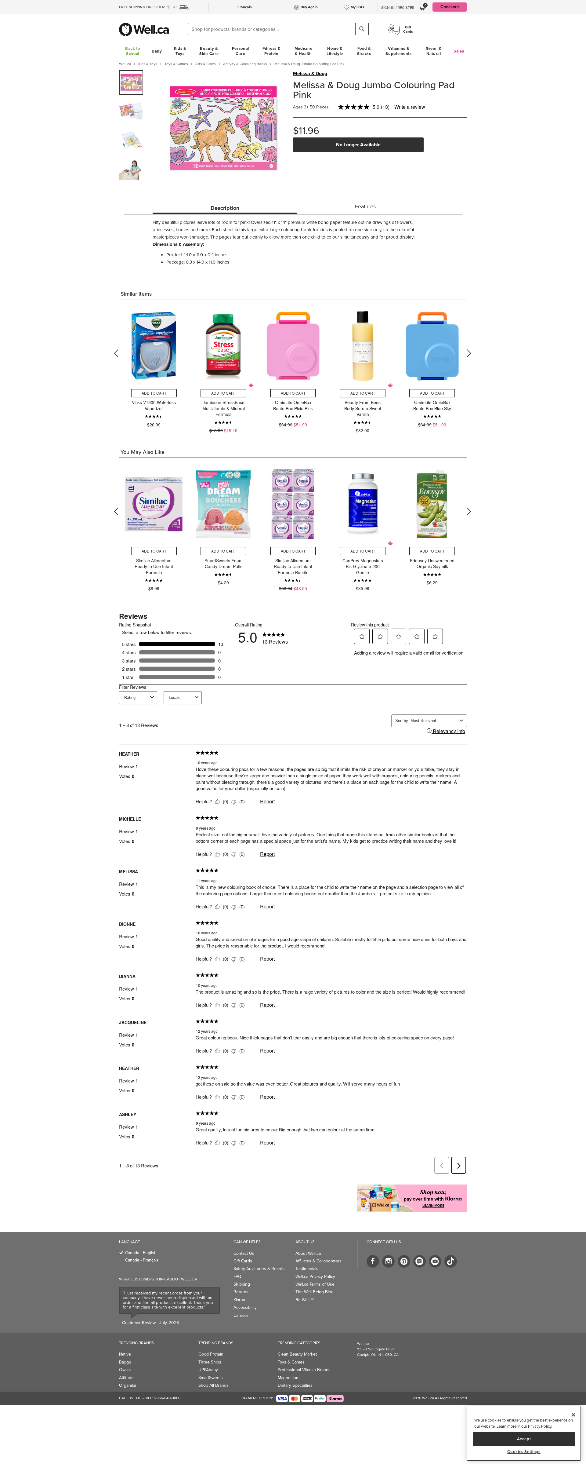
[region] (524, 1433)
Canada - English (141, 1253)
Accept (524, 1439)
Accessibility (245, 1307)
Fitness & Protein (271, 51)
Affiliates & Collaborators (318, 1261)
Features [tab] (365, 206)
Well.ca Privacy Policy (315, 1276)
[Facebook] (373, 1261)
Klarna (239, 1300)
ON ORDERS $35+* (148, 7)
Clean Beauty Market (297, 1354)
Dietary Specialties (295, 1385)
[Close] (573, 1415)
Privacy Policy (539, 1426)
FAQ (237, 1276)
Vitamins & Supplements (398, 51)
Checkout (449, 7)
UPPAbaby (208, 1370)
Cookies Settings (524, 1452)
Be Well (304, 1300)
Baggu (125, 1362)
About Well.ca (308, 1253)
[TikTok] (450, 1261)
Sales (459, 51)
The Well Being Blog (314, 1292)
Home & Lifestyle (335, 51)
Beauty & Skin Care (209, 51)
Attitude (126, 1378)
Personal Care (240, 51)
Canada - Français (142, 1260)
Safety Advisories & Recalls (259, 1268)
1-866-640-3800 (167, 1398)
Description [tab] (225, 208)
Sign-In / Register (397, 7)
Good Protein (210, 1354)
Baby (157, 51)
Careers (240, 1315)
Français (244, 7)
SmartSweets (210, 1378)
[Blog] (419, 1261)
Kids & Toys (180, 51)
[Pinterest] (404, 1261)
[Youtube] (435, 1261)
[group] (131, 82)
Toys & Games (291, 1362)
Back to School (132, 51)
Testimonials (306, 1268)
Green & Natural (434, 51)
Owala (125, 1370)
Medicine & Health (304, 51)
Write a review (409, 106)
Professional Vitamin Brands (304, 1370)
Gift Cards (242, 1261)
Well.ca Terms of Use (315, 1284)
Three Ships (209, 1362)
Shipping (241, 1284)
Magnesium (288, 1378)
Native (125, 1354)
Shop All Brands (213, 1385)
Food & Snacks (364, 51)
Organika (127, 1385)
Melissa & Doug (310, 73)
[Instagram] (388, 1261)
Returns (240, 1292)
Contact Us (243, 1253)
